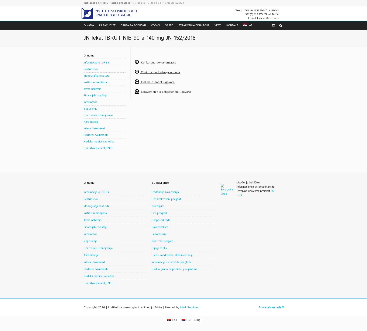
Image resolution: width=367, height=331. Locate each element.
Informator (90, 102)
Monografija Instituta (97, 76)
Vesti (218, 25)
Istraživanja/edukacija (193, 25)
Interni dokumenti (95, 129)
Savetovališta (160, 227)
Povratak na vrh (270, 307)
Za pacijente (107, 25)
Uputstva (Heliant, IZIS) (98, 148)
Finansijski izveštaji (95, 96)
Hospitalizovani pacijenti (167, 199)
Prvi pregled (159, 213)
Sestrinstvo (91, 69)
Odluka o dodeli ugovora (157, 82)
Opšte (169, 25)
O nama (89, 25)
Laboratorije (159, 234)
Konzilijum (158, 206)
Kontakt (232, 25)
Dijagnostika (159, 248)
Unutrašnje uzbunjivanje (98, 115)
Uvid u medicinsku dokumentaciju (172, 255)
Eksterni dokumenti (96, 135)
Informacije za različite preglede (172, 262)
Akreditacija (91, 122)
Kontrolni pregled (163, 241)
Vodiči (155, 25)
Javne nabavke (92, 89)
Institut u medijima (95, 82)
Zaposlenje (90, 109)
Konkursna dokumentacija (158, 63)
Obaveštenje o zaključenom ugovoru (165, 92)
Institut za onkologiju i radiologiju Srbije (107, 3)
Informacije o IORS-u (97, 63)
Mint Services (189, 307)
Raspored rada (161, 220)
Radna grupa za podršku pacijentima (174, 269)
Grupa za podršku (133, 25)
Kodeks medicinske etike (99, 142)
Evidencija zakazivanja (165, 192)
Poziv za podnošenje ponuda (160, 72)
